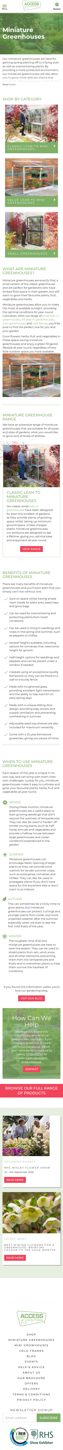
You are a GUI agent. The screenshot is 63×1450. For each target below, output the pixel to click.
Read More (15, 1180)
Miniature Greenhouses (31, 1339)
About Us (31, 1372)
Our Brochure (31, 1378)
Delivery (31, 1388)
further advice (30, 1046)
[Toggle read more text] (9, 84)
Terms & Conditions (31, 1394)
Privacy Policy (31, 1399)
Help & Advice (31, 1367)
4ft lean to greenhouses (38, 319)
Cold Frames (31, 1350)
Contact (31, 1069)
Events (31, 1361)
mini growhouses (14, 323)
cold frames (40, 323)
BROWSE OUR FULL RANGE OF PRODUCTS (31, 1090)
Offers (31, 1383)
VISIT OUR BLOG (31, 998)
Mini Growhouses (31, 1345)
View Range (31, 549)
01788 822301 (34, 1054)
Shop (31, 1334)
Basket (56, 9)
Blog (31, 1356)
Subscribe (48, 1418)
